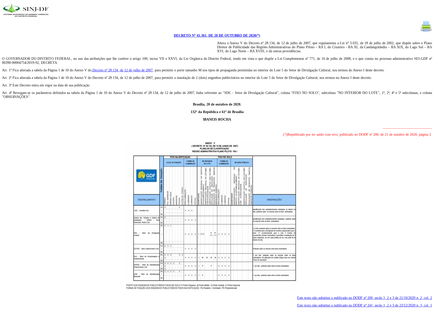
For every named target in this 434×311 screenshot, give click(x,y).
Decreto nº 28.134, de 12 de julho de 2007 (122, 70)
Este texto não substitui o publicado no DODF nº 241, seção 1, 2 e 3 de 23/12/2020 (364, 305)
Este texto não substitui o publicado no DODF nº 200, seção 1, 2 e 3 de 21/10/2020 (364, 298)
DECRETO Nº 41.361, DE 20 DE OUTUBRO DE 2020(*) (217, 35)
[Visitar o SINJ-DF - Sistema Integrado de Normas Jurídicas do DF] (26, 18)
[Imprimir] (426, 31)
